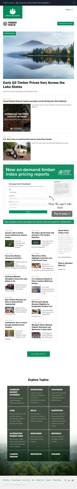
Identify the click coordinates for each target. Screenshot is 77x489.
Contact (48, 480)
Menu (69, 10)
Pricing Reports (16, 480)
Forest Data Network (12, 12)
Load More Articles (38, 354)
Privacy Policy (57, 480)
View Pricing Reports (64, 257)
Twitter (72, 480)
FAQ (33, 480)
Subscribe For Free (65, 23)
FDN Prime (6, 480)
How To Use (26, 480)
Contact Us (61, 269)
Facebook (65, 480)
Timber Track (10, 24)
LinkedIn (69, 480)
